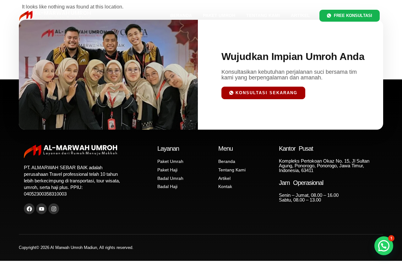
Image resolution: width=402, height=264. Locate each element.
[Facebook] (29, 208)
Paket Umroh (219, 15)
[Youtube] (41, 208)
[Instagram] (53, 208)
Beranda (181, 15)
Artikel (300, 15)
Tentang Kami (263, 15)
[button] (383, 245)
